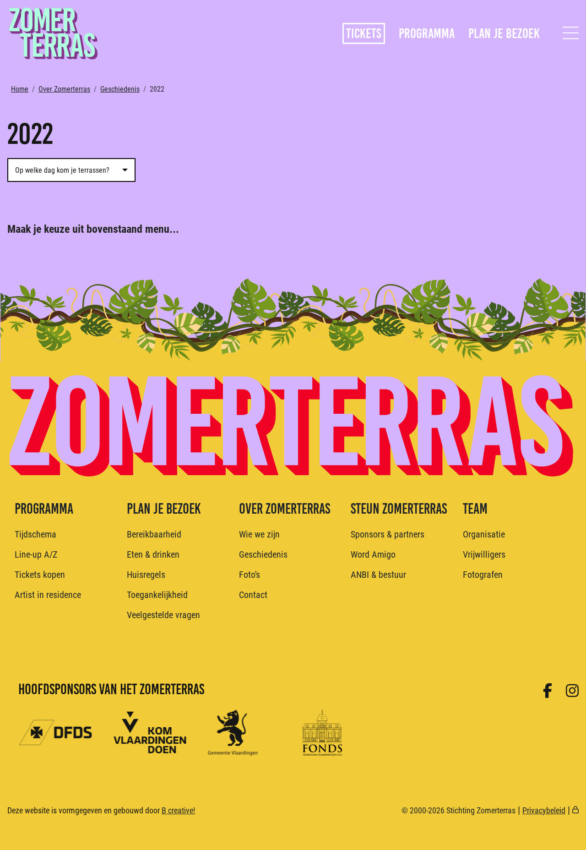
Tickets (363, 33)
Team (475, 509)
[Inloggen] (575, 810)
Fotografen (483, 574)
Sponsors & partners (387, 534)
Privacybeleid (543, 810)
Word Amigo (373, 554)
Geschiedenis (120, 88)
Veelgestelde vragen (163, 614)
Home (19, 88)
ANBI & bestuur (378, 574)
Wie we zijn (259, 534)
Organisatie (484, 534)
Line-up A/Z (36, 554)
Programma (427, 33)
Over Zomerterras (64, 88)
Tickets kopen (40, 574)
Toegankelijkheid (157, 594)
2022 (157, 88)
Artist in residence (48, 594)
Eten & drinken (153, 554)
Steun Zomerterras (399, 509)
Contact (253, 594)
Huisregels (146, 574)
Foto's (249, 574)
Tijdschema (35, 534)
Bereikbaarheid (154, 534)
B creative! (178, 810)
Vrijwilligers (484, 554)
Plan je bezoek (504, 33)
